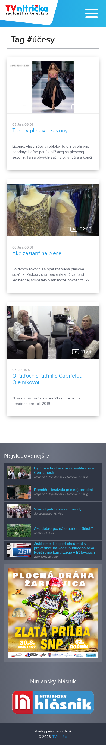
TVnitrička (60, 737)
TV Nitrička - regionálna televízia (30, 12)
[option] (53, 613)
